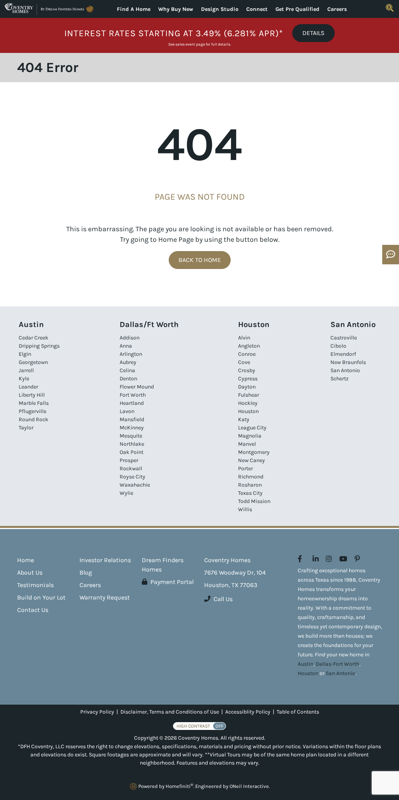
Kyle (24, 378)
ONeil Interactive (249, 786)
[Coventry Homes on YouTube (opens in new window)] (343, 559)
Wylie (126, 493)
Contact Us (32, 610)
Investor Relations (105, 560)
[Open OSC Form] (390, 254)
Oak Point (131, 452)
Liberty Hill (32, 395)
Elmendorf (343, 354)
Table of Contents (298, 712)
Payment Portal (172, 581)
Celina (127, 370)
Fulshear (248, 395)
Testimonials (35, 585)
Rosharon (250, 485)
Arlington (131, 354)
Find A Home (133, 9)
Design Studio (219, 9)
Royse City (132, 476)
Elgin (25, 354)
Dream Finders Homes (163, 564)
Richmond (250, 476)
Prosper (129, 460)
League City (252, 427)
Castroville (343, 337)
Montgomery (254, 452)
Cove (244, 362)
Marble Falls (34, 403)
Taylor (26, 427)
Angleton (249, 346)
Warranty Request (104, 597)
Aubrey (128, 362)
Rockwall (131, 468)
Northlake (132, 444)
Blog (85, 572)
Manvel (247, 444)
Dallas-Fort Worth (337, 664)
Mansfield (132, 419)
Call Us (223, 599)
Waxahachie (135, 485)
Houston (248, 411)
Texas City (250, 493)
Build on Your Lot (41, 597)
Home (25, 560)
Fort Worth (133, 395)
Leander (28, 386)
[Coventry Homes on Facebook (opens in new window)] (300, 559)
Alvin (244, 337)
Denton (128, 378)
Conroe (247, 354)
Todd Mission (254, 501)
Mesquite (131, 436)
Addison (129, 337)
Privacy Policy (97, 712)
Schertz (339, 378)
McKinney (132, 427)
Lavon (127, 411)
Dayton (247, 386)
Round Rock (33, 419)
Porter (245, 468)
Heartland (132, 403)
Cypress (248, 378)
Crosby (246, 370)
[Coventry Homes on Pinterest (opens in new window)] (357, 559)
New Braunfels (348, 362)
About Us (29, 572)
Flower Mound (137, 386)
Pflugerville (32, 411)
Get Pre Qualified (297, 9)
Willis (245, 509)
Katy (243, 419)
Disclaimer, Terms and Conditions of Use (169, 712)
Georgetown (33, 362)
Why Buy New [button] (175, 9)
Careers (337, 9)
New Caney (251, 460)
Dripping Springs (39, 346)
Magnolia (249, 436)
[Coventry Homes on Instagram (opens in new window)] (329, 559)
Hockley (248, 403)
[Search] (389, 8)
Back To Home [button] (199, 260)
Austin (305, 664)
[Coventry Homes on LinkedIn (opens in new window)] (315, 559)
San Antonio (345, 370)
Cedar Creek (33, 337)
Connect (257, 9)
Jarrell (26, 370)
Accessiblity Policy (247, 712)
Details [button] (313, 33)
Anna (126, 346)
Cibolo (338, 346)
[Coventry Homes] (50, 9)
